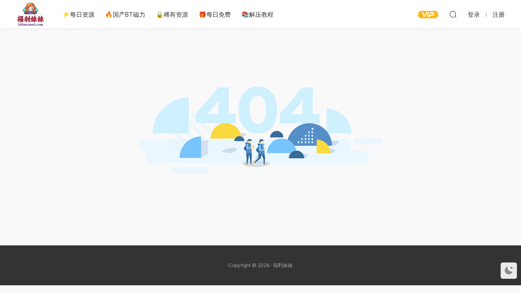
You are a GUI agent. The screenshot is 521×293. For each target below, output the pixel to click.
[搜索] (453, 14)
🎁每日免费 (215, 14)
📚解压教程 (257, 14)
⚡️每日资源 (78, 14)
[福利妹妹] (30, 14)
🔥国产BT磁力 (125, 14)
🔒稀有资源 (172, 14)
